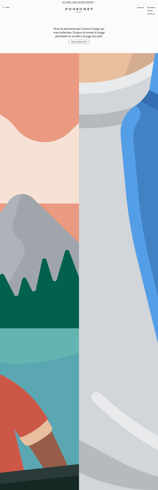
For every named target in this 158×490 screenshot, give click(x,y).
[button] (140, 7)
